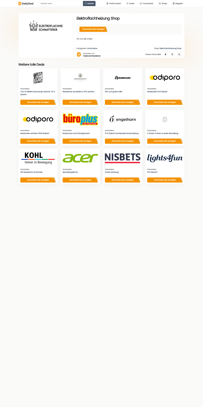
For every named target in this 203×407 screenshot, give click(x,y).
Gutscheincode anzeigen (93, 29)
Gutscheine (92, 48)
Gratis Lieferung (112, 172)
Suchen (90, 3)
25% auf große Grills (113, 91)
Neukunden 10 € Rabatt (157, 91)
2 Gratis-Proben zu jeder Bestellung (162, 133)
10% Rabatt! (152, 172)
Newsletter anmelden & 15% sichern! (78, 91)
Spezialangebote (70, 172)
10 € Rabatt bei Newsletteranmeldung (122, 133)
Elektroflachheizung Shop (170, 48)
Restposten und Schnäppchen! (76, 133)
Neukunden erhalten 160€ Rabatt (34, 133)
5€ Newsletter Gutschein (31, 172)
